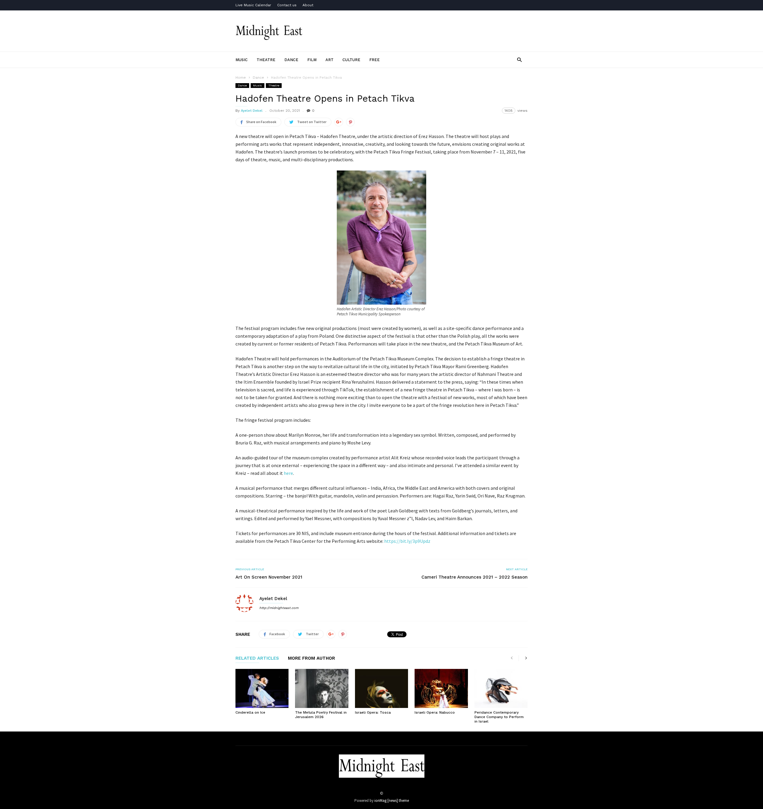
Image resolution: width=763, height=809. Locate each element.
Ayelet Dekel (252, 111)
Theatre (266, 60)
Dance (291, 60)
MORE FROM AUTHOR (311, 658)
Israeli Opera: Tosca (373, 712)
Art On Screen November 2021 (268, 577)
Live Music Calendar (253, 5)
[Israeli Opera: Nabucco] (441, 688)
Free (374, 60)
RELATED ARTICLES (257, 658)
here (288, 473)
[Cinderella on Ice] (262, 688)
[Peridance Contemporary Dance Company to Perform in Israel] (501, 688)
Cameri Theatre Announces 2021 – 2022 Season (474, 577)
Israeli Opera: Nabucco (435, 712)
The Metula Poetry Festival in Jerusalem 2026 (321, 714)
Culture (351, 60)
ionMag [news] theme (391, 800)
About (308, 5)
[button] (519, 59)
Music (241, 60)
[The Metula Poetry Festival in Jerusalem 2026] (321, 688)
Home (240, 77)
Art (329, 60)
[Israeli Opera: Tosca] (381, 688)
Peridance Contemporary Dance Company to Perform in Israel (499, 716)
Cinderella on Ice (250, 712)
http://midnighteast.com (278, 608)
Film (312, 60)
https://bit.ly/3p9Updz (407, 541)
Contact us (287, 5)
